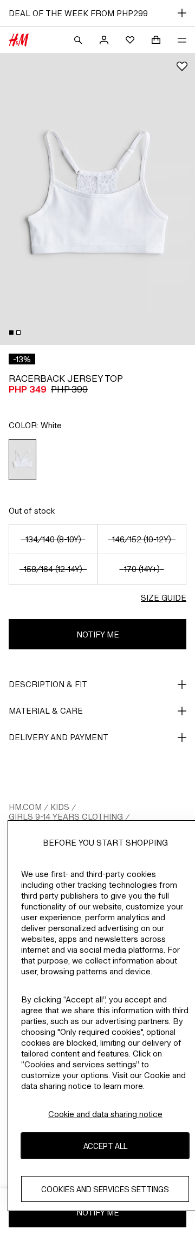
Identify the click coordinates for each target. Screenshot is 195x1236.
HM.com (25, 807)
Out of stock (32, 510)
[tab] (11, 332)
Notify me (97, 634)
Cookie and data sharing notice (105, 1114)
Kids (59, 807)
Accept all (105, 1146)
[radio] (22, 460)
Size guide (163, 597)
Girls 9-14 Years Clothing (66, 816)
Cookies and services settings (105, 1189)
